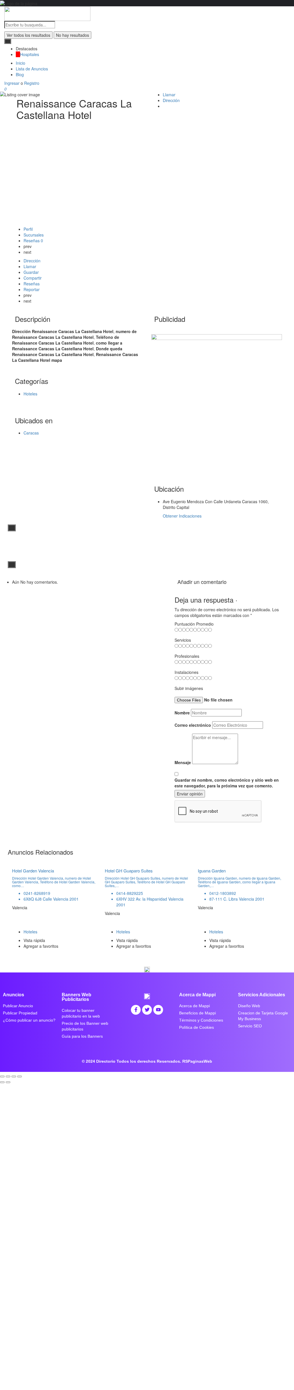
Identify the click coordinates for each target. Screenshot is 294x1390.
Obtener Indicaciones (182, 516)
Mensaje (183, 762)
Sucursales (34, 235)
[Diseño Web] (216, 399)
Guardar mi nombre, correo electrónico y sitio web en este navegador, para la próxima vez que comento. (227, 783)
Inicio (20, 63)
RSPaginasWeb (197, 1061)
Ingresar (12, 83)
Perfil (28, 229)
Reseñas (33, 240)
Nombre (182, 713)
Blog (20, 74)
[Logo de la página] (47, 13)
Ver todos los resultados (28, 35)
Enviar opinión (190, 794)
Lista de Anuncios (32, 69)
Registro (31, 83)
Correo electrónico (193, 725)
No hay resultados (72, 35)
